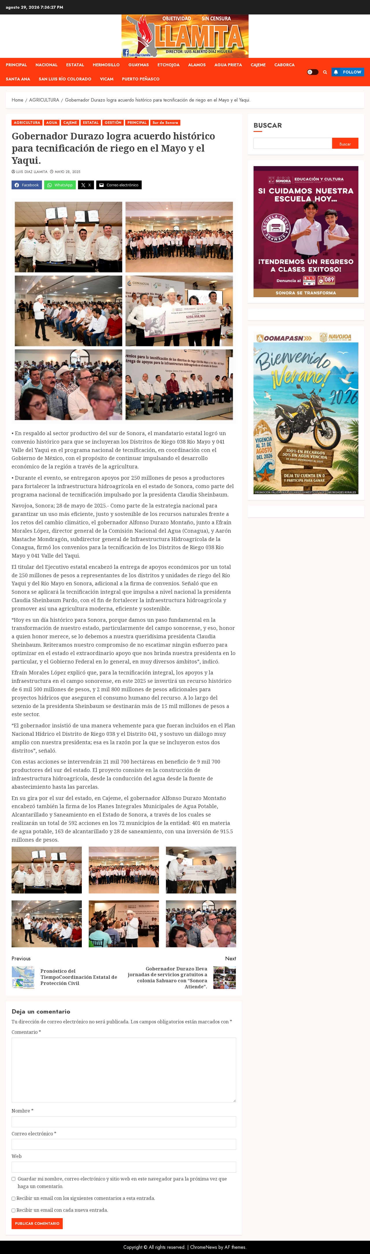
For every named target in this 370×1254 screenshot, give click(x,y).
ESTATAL (75, 65)
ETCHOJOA (169, 65)
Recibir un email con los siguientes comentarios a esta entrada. (85, 1198)
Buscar (268, 125)
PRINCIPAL (16, 65)
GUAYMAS (138, 65)
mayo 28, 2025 (67, 172)
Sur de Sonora (165, 122)
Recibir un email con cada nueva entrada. (62, 1210)
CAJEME (258, 65)
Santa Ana (18, 79)
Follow (352, 72)
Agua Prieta (228, 65)
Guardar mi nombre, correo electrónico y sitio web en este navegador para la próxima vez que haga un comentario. (122, 1182)
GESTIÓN (113, 122)
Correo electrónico (34, 1133)
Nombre (23, 1111)
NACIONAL (47, 65)
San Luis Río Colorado (65, 79)
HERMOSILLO (106, 65)
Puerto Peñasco (141, 79)
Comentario (26, 1032)
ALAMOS (197, 65)
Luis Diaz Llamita (31, 172)
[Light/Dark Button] (313, 72)
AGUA (51, 122)
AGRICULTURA (27, 122)
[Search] (325, 72)
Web (17, 1156)
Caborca (284, 65)
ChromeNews (203, 1247)
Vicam (106, 79)
